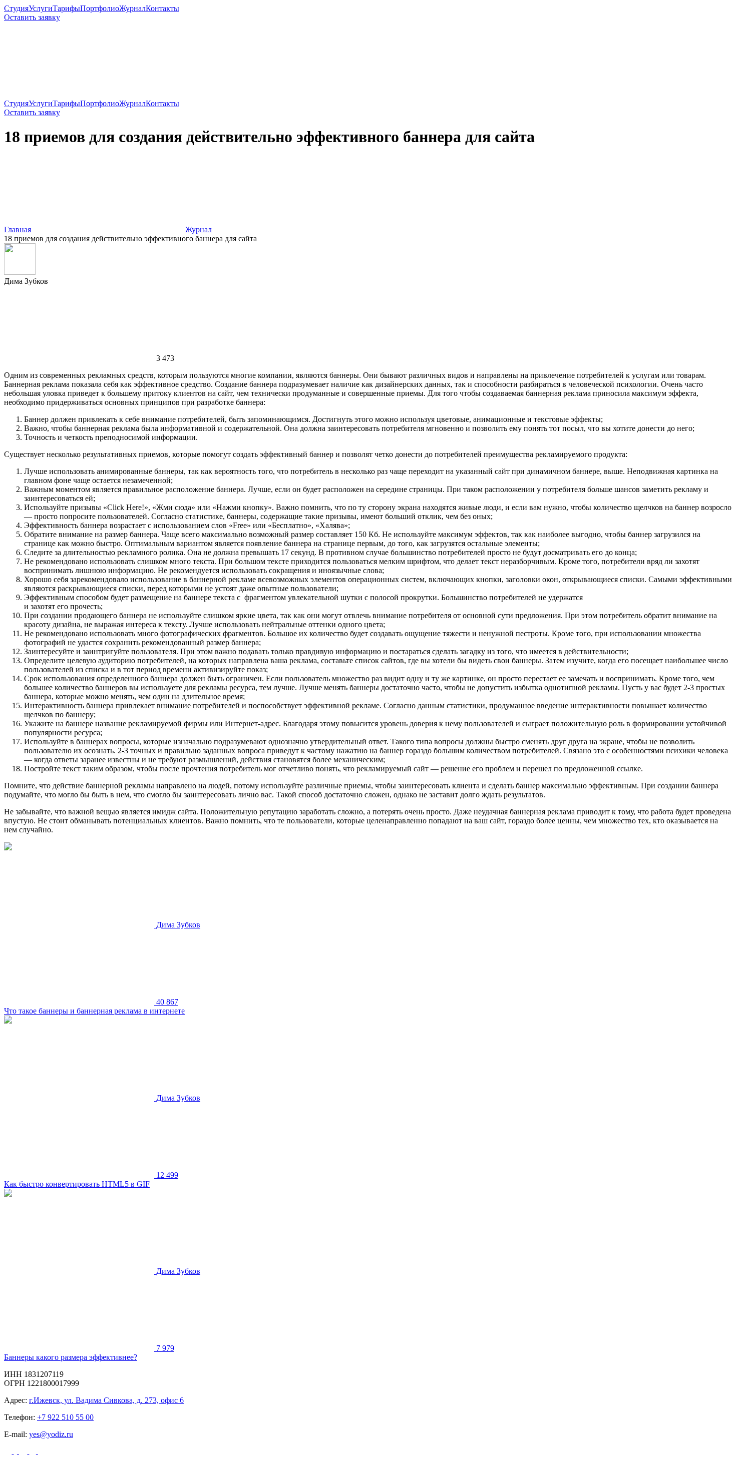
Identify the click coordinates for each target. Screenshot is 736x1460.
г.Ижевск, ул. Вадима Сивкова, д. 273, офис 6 (106, 1400)
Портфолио (99, 8)
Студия (16, 8)
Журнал (132, 8)
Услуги (41, 8)
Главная (17, 229)
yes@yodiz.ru (51, 1434)
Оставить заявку (32, 17)
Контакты (162, 8)
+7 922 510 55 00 (65, 1417)
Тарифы (66, 8)
